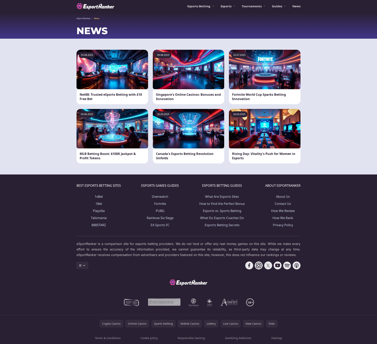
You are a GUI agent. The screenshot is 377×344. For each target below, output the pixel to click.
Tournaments (252, 6)
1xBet (99, 196)
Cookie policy (149, 338)
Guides (277, 6)
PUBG (160, 211)
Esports (226, 6)
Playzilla (99, 211)
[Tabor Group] (209, 302)
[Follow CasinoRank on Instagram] (259, 265)
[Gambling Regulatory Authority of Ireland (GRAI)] (131, 302)
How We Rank (282, 218)
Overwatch (160, 196)
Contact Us (283, 204)
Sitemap (276, 338)
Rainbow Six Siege (160, 218)
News (296, 6)
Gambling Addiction (238, 338)
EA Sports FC (160, 225)
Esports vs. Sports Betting (222, 211)
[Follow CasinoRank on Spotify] (287, 265)
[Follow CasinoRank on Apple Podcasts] (296, 265)
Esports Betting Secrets (222, 225)
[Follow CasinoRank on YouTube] (278, 265)
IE (80, 265)
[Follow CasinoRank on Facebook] (249, 265)
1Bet (98, 204)
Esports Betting (198, 6)
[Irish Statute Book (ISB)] (164, 302)
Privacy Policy (283, 225)
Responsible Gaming (191, 338)
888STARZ (98, 225)
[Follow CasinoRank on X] (268, 265)
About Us (283, 196)
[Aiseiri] (229, 302)
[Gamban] (193, 302)
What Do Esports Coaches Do (222, 218)
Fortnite (160, 204)
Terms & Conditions (108, 338)
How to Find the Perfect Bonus (222, 204)
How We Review (283, 211)
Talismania (99, 218)
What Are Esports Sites (222, 196)
